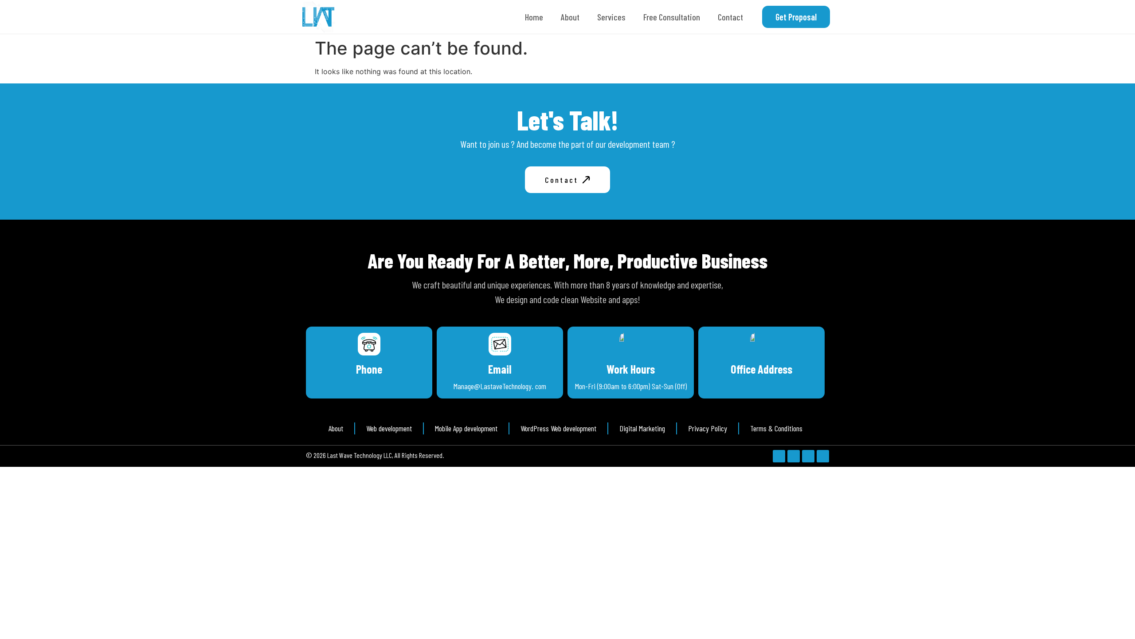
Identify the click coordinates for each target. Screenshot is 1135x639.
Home (534, 16)
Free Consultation (671, 16)
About (570, 16)
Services (611, 16)
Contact (730, 16)
